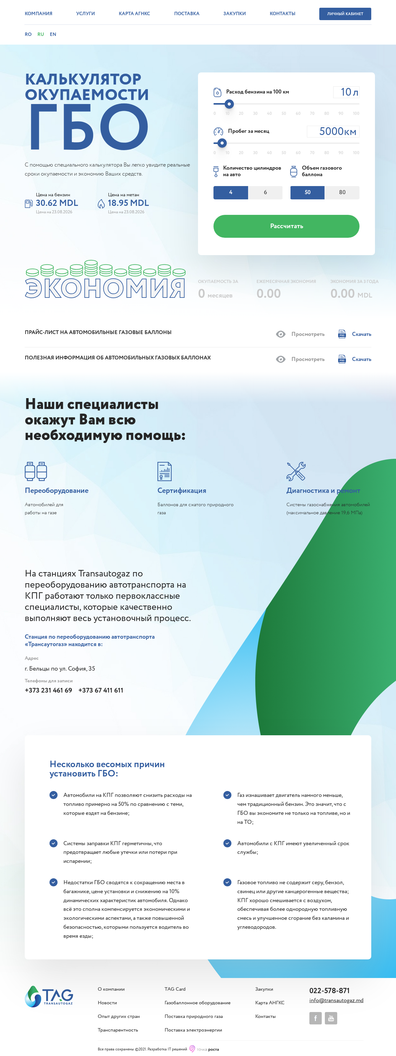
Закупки (234, 14)
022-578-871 (329, 991)
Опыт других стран (119, 1016)
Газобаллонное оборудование (197, 1003)
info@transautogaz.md (336, 1001)
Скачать (361, 334)
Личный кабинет (345, 14)
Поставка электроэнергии (193, 1030)
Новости (107, 1003)
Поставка (187, 14)
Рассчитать (286, 226)
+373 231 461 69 (48, 691)
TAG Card (175, 989)
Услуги (85, 14)
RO (28, 34)
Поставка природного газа (194, 1016)
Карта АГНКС (134, 14)
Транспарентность (118, 1030)
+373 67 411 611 (100, 691)
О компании (111, 989)
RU (40, 34)
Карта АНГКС (270, 1003)
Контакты (282, 14)
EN (53, 34)
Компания (38, 14)
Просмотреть (307, 334)
